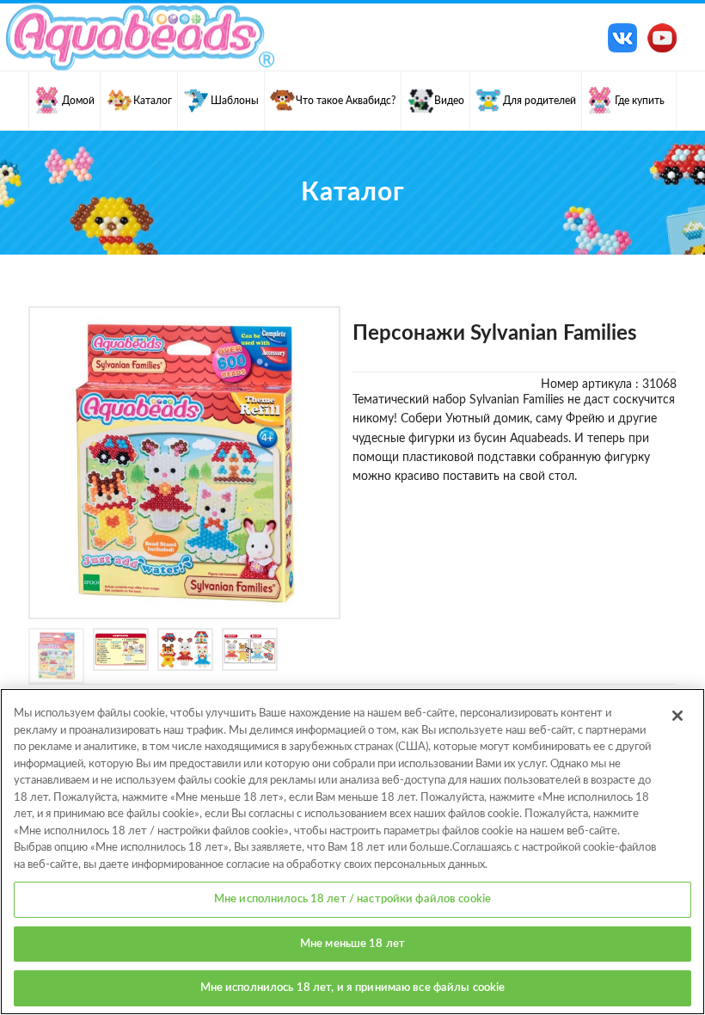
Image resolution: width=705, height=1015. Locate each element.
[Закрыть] (677, 716)
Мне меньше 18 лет (352, 944)
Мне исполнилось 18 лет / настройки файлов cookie (352, 899)
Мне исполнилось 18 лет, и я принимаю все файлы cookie (353, 987)
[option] (185, 463)
